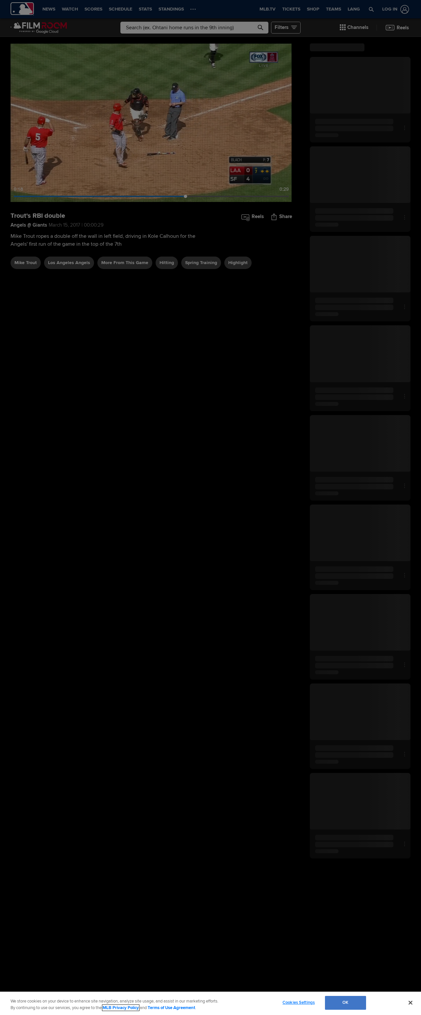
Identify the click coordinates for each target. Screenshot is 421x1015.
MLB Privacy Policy (121, 1007)
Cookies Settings (299, 1002)
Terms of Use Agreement (171, 1007)
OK (345, 1002)
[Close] (410, 1002)
